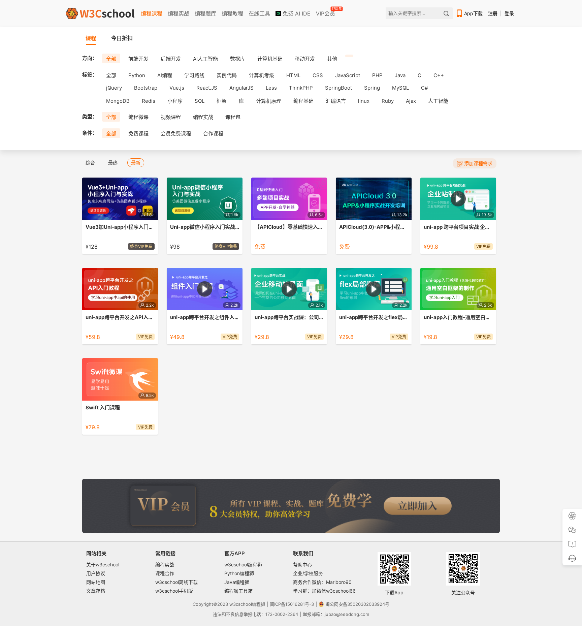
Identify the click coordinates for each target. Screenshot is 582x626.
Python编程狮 (239, 573)
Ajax (411, 101)
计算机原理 (268, 101)
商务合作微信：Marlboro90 (322, 582)
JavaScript (347, 75)
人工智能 (438, 101)
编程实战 (178, 13)
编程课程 (151, 13)
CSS (318, 75)
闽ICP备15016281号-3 (292, 604)
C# (424, 88)
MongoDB (118, 101)
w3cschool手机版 (174, 591)
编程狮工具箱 (238, 591)
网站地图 (95, 582)
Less (271, 88)
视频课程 (171, 117)
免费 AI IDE (296, 13)
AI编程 (164, 75)
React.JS (206, 88)
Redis (148, 101)
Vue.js (176, 88)
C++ (438, 75)
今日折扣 (122, 38)
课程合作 (164, 573)
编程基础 (303, 101)
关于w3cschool (102, 564)
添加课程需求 (478, 163)
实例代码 (227, 75)
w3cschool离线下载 (176, 582)
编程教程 (232, 13)
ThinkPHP (301, 88)
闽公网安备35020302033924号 (357, 604)
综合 (90, 162)
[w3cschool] (100, 13)
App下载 (473, 13)
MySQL (400, 88)
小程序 (175, 101)
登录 (509, 13)
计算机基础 (270, 59)
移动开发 (305, 59)
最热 (113, 162)
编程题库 (205, 13)
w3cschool (240, 604)
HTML (293, 75)
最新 (135, 162)
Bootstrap (145, 88)
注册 (492, 13)
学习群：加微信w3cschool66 (324, 591)
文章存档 (95, 591)
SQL (199, 101)
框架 (222, 101)
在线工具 (259, 13)
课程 (91, 38)
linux (363, 101)
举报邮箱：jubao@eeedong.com (336, 614)
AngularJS (241, 88)
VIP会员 (326, 12)
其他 (332, 59)
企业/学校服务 (308, 573)
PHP (377, 75)
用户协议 (95, 573)
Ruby (388, 101)
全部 (111, 59)
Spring (372, 88)
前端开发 (138, 59)
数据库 (237, 59)
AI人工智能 (205, 59)
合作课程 (213, 133)
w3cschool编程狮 (243, 564)
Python (136, 75)
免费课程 (138, 133)
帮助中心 (302, 564)
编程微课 (138, 117)
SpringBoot (338, 88)
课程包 (232, 117)
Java (400, 75)
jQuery (114, 88)
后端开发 (171, 59)
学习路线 (194, 75)
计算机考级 (261, 75)
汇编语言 (336, 101)
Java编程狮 (236, 582)
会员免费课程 (176, 133)
